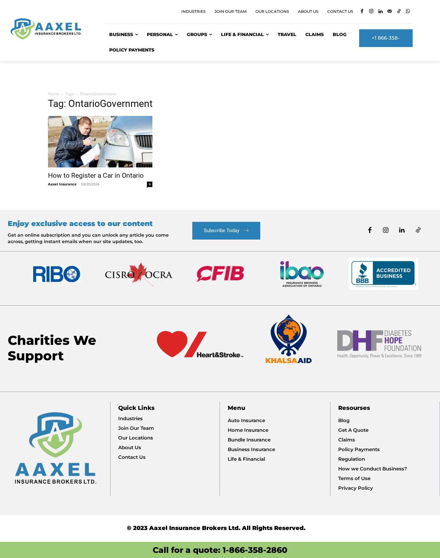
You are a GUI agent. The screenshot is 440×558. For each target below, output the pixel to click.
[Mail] (390, 11)
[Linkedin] (380, 11)
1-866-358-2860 (255, 550)
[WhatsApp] (408, 11)
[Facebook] (362, 11)
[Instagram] (371, 11)
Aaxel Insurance (62, 184)
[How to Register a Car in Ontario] (100, 141)
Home (53, 94)
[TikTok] (399, 11)
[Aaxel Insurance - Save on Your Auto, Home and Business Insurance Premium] (50, 28)
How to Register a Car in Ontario (96, 175)
